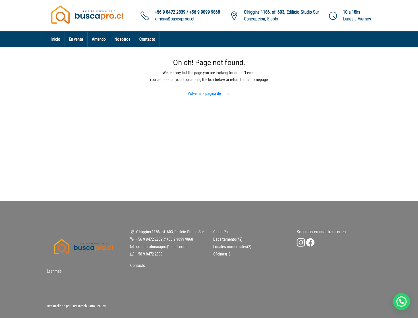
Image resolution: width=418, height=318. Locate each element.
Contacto (147, 39)
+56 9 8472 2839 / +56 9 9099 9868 (187, 12)
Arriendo (99, 39)
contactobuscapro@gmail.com (161, 246)
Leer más (54, 271)
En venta (76, 39)
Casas (218, 232)
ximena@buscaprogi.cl (174, 19)
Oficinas (219, 254)
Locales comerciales (230, 246)
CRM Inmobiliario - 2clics (88, 306)
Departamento (224, 239)
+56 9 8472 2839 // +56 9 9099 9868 (164, 239)
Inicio (55, 39)
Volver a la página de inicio (209, 93)
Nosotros (123, 39)
